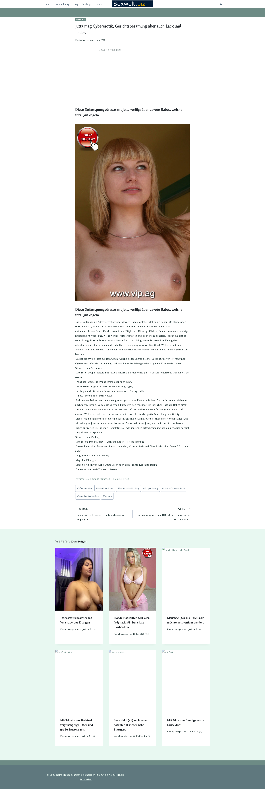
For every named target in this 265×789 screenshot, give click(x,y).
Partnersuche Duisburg (128, 488)
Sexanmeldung (61, 4)
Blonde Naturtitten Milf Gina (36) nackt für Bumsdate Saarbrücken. (132, 622)
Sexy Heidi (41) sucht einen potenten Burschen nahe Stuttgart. (131, 724)
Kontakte (81, 19)
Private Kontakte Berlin (173, 488)
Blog (75, 4)
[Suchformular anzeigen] (221, 4)
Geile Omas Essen (104, 488)
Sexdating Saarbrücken (88, 496)
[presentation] (79, 579)
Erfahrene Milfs (84, 488)
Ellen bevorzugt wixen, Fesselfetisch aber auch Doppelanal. (101, 514)
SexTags (86, 4)
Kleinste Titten (121, 478)
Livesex (98, 4)
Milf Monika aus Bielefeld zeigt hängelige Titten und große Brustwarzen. (76, 724)
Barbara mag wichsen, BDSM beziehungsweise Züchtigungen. (163, 514)
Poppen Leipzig (150, 488)
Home (46, 4)
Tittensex (107, 496)
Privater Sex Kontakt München (92, 478)
